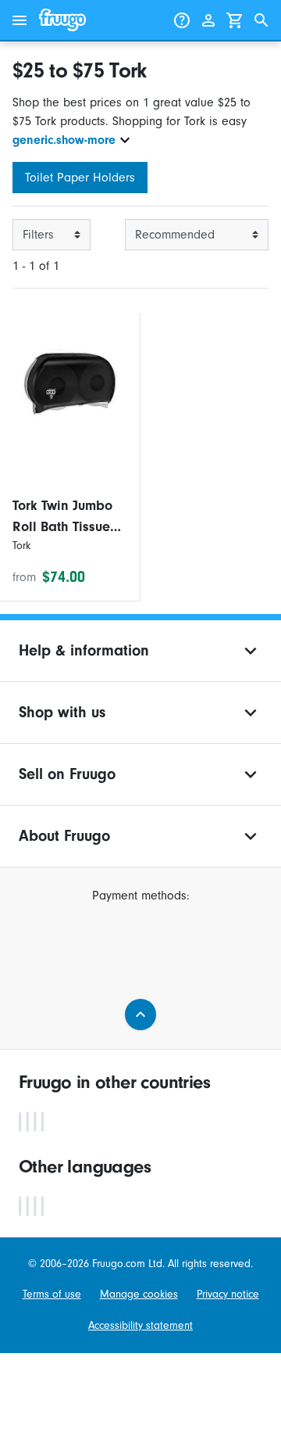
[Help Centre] (182, 20)
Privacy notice (228, 1294)
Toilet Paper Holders (80, 178)
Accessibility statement (140, 1325)
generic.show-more (64, 140)
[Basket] (235, 20)
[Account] (208, 20)
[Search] (261, 20)
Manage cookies (139, 1294)
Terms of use (52, 1294)
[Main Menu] (19, 20)
